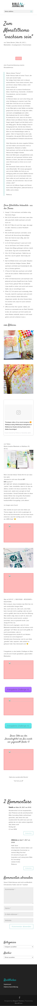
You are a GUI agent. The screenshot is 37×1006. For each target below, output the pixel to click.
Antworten (28, 833)
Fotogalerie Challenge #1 (18, 689)
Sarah (11, 807)
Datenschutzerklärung (11, 987)
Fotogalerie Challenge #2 (18, 725)
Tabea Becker (10, 42)
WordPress (18, 1003)
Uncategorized (16, 45)
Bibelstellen (7, 45)
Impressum (7, 984)
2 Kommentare (26, 45)
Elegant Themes (18, 1001)
